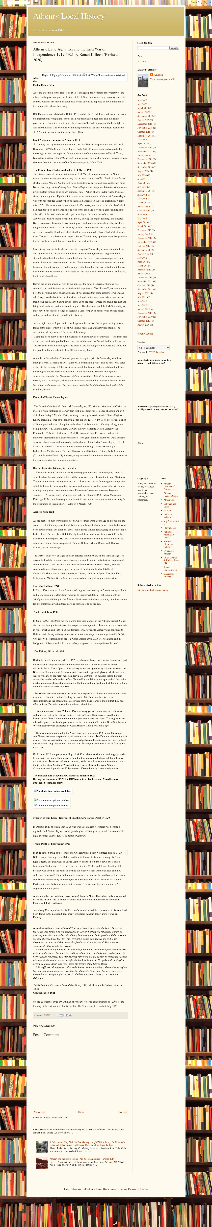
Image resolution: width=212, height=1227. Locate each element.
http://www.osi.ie (171, 523)
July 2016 (142, 175)
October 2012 (143, 245)
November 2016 (145, 163)
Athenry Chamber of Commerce (169, 486)
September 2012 (145, 249)
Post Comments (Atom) (57, 1117)
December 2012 (144, 238)
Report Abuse (145, 334)
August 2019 (143, 119)
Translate (160, 352)
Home (81, 1111)
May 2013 (142, 218)
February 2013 (144, 230)
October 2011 (143, 285)
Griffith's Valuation (168, 516)
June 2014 (142, 194)
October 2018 (143, 131)
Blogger (143, 1188)
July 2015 (142, 186)
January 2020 (143, 112)
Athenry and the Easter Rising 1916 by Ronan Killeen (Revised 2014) (82, 1158)
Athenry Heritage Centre (171, 494)
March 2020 (143, 108)
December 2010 (144, 312)
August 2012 (143, 253)
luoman (123, 1188)
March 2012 (143, 265)
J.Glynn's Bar (170, 527)
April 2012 (142, 261)
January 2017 (143, 155)
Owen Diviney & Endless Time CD (171, 560)
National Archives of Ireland (169, 534)
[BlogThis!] (61, 1015)
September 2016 (145, 167)
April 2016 (142, 182)
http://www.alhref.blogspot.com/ (152, 590)
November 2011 (145, 281)
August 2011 (143, 293)
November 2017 (145, 151)
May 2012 (142, 257)
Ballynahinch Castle (170, 505)
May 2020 (142, 104)
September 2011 (145, 289)
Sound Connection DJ (170, 568)
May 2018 (142, 139)
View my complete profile (162, 79)
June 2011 (142, 301)
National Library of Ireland (168, 544)
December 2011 (144, 277)
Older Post (122, 1111)
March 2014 (143, 202)
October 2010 (143, 320)
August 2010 (143, 324)
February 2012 (144, 269)
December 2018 (144, 123)
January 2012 (143, 273)
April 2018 (142, 143)
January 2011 (143, 309)
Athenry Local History (69, 15)
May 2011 (142, 305)
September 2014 (145, 190)
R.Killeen (158, 74)
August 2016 (143, 171)
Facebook (168, 510)
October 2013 (143, 210)
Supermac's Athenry (169, 575)
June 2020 (142, 100)
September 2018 (145, 135)
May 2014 (142, 198)
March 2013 (143, 226)
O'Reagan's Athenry (169, 552)
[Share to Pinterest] (70, 1015)
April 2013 (142, 222)
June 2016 (142, 178)
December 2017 (144, 147)
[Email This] (57, 1015)
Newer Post (39, 1111)
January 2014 (143, 206)
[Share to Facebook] (67, 1015)
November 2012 (145, 241)
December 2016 (144, 159)
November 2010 (145, 316)
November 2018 (145, 127)
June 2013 (142, 214)
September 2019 (145, 116)
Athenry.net (169, 499)
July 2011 (142, 297)
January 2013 (143, 234)
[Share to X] (64, 1015)
